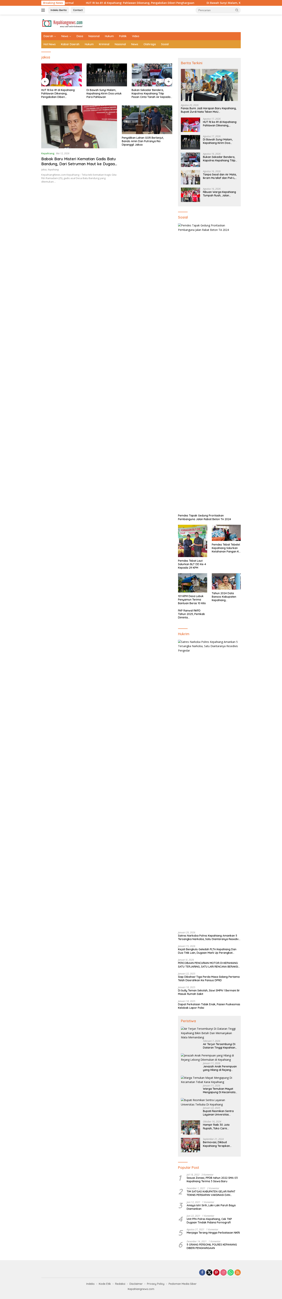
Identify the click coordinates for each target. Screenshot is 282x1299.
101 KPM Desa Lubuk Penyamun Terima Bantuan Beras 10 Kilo (192, 599)
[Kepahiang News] (62, 23)
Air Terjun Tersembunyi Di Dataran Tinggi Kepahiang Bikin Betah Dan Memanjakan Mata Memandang (220, 1045)
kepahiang (53, 169)
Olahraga (149, 44)
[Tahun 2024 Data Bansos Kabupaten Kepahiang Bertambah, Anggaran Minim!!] (226, 581)
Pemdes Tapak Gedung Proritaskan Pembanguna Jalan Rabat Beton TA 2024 (204, 517)
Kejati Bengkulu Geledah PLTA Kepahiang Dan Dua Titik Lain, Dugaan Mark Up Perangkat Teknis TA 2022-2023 (207, 951)
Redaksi (120, 1284)
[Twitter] (209, 1272)
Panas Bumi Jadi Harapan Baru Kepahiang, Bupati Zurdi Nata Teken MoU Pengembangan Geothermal (208, 110)
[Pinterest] (216, 1272)
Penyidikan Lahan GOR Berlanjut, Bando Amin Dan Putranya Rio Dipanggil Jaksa (143, 141)
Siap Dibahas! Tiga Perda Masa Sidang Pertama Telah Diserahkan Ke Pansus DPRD (209, 978)
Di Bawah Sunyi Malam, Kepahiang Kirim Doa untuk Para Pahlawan (212, 3)
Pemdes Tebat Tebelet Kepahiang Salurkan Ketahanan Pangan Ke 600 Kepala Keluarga (226, 548)
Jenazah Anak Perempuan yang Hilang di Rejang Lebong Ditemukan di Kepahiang (220, 1068)
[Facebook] (202, 1272)
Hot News (50, 44)
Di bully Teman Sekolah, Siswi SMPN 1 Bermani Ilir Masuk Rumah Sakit (209, 992)
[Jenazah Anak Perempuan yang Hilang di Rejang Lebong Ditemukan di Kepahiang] (209, 1057)
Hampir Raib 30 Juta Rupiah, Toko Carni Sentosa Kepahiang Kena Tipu (219, 1126)
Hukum (109, 36)
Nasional (94, 36)
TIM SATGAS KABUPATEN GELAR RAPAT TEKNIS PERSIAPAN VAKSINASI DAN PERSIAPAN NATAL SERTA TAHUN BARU (211, 1193)
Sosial (165, 44)
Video (135, 36)
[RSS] (238, 1272)
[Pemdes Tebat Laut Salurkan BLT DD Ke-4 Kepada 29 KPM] (192, 541)
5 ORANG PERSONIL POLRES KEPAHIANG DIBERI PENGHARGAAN (212, 1246)
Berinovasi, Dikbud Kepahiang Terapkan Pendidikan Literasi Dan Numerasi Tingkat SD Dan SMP (219, 1143)
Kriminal (104, 44)
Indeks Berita (59, 10)
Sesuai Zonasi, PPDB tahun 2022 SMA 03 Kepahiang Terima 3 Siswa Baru (212, 1179)
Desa (80, 36)
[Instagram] (223, 1272)
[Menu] (43, 10)
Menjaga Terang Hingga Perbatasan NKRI (213, 1232)
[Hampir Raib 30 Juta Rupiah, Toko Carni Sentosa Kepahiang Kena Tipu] (190, 1127)
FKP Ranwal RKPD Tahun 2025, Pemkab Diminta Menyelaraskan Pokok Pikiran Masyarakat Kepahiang (192, 614)
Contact (78, 10)
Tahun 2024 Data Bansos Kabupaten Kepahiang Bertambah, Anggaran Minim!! (226, 597)
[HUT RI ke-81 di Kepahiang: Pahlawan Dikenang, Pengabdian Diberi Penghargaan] (190, 125)
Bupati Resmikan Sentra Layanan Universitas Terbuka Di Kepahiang (218, 1112)
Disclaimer (136, 1284)
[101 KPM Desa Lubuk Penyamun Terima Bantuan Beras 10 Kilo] (192, 582)
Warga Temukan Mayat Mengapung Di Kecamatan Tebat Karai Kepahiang (220, 1090)
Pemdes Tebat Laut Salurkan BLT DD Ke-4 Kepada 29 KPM (192, 564)
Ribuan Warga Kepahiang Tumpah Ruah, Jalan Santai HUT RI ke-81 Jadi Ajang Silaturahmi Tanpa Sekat (219, 193)
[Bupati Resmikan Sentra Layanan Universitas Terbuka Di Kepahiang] (209, 1102)
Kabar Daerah (70, 44)
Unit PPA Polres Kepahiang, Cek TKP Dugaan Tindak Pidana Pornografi (209, 1220)
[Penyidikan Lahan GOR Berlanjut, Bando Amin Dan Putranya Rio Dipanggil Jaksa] (147, 119)
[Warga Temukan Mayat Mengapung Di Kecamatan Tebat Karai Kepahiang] (209, 1080)
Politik (123, 36)
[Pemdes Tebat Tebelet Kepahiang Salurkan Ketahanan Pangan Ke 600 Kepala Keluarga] (226, 533)
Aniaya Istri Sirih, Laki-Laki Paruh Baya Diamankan (211, 1207)
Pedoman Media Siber (183, 1284)
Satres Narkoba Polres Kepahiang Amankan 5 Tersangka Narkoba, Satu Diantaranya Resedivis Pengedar (209, 937)
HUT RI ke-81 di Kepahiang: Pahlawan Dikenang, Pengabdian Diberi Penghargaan (101, 3)
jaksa (44, 169)
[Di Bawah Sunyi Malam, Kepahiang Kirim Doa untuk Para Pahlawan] (61, 74)
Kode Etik (105, 1284)
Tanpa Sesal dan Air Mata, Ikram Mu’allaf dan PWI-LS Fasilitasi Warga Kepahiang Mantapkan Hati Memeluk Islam (152, 93)
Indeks (90, 1284)
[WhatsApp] (231, 1272)
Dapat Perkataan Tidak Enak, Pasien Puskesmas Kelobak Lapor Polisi (209, 1006)
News (64, 36)
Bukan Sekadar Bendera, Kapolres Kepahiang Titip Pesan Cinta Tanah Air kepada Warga (106, 93)
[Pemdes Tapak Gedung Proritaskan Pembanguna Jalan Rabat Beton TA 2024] (209, 367)
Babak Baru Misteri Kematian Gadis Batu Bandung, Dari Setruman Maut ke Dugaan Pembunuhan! (79, 163)
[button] (237, 10)
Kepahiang (47, 153)
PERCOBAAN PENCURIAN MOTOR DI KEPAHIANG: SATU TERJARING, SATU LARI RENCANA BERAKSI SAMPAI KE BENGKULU (208, 964)
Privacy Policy (155, 1284)
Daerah (48, 36)
